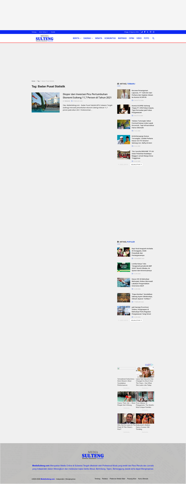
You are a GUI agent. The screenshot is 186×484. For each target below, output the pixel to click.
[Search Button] (153, 38)
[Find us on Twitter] (147, 32)
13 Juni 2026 (136, 289)
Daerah (87, 38)
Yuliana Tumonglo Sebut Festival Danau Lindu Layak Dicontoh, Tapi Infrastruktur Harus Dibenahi (143, 124)
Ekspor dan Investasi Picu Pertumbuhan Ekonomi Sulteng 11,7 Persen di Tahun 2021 (87, 95)
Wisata (98, 38)
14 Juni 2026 (136, 317)
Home (33, 81)
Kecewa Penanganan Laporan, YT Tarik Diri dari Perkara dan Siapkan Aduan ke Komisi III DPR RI (142, 93)
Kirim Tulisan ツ (43, 32)
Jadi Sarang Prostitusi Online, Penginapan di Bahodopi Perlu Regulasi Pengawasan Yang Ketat (141, 310)
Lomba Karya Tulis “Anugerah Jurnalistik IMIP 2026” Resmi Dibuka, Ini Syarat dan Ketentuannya (142, 267)
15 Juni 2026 (136, 273)
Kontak (53, 32)
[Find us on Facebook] (144, 32)
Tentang (34, 32)
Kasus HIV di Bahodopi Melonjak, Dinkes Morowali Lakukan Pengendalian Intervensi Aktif (142, 282)
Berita (76, 38)
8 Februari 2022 (77, 101)
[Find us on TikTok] (142, 32)
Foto (146, 38)
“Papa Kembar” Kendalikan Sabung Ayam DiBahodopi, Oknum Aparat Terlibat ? (142, 296)
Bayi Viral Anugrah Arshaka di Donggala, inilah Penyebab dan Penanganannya (142, 251)
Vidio (139, 38)
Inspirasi (122, 38)
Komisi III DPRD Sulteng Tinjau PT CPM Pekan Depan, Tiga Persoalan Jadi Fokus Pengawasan (143, 109)
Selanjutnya (136, 164)
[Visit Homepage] (45, 38)
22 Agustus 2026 (138, 100)
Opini (131, 38)
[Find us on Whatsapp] (153, 32)
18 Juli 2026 (136, 161)
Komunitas (110, 38)
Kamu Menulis (143, 478)
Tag (38, 81)
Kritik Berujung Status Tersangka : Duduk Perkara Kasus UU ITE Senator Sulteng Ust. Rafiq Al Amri (142, 139)
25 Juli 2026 (136, 146)
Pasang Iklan (131, 478)
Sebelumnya (123, 164)
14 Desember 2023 (138, 258)
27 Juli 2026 (136, 131)
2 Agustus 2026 (138, 115)
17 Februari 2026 (138, 302)
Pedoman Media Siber (117, 478)
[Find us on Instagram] (150, 32)
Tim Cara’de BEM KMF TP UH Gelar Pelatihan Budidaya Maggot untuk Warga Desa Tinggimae (143, 154)
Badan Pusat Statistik (48, 81)
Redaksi (67, 101)
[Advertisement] (93, 15)
